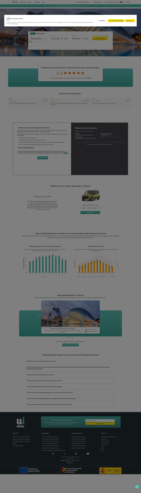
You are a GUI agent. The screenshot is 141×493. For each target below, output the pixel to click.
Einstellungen (102, 20)
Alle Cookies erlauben (116, 20)
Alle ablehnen (130, 20)
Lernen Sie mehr (14, 23)
